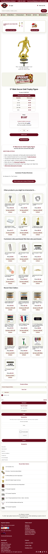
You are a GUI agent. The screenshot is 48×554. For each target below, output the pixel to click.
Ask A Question (24, 139)
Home (3, 15)
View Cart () (42, 5)
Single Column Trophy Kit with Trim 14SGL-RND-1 (23, 347)
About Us (3, 451)
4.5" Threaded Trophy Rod (11, 506)
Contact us (27, 528)
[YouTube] (40, 552)
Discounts (27, 526)
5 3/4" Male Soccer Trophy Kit (22, 227)
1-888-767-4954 (21, 1)
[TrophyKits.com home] (4, 5)
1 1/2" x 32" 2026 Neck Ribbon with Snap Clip (14, 502)
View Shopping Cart (5, 550)
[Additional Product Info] (24, 66)
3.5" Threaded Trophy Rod (11, 493)
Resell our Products (29, 534)
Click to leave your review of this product (24, 181)
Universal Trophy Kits (19, 162)
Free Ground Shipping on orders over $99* (37, 1)
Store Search (4, 448)
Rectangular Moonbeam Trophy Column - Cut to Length (37, 347)
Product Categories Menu (7, 386)
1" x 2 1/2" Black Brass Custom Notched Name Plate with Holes (37, 325)
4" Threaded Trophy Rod (9, 370)
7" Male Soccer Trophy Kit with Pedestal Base (37, 227)
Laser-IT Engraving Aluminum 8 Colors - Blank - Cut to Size (17, 497)
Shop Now (4, 446)
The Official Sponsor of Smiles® (8, 1)
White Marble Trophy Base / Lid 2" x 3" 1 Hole (10, 227)
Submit (24, 440)
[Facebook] (36, 552)
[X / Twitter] (46, 552)
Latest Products (5, 459)
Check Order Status (5, 547)
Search (44, 10)
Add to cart (24, 134)
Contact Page (28, 545)
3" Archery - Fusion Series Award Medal (13, 471)
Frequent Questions (29, 529)
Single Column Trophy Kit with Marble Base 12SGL (10, 205)
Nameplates (43, 15)
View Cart (6, 392)
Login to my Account (6, 544)
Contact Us (4, 455)
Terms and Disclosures (6, 536)
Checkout (24, 402)
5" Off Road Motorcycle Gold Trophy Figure (14, 475)
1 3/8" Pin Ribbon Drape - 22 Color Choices (23, 325)
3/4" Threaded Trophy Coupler (23, 205)
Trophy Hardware (31, 157)
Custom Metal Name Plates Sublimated (9, 302)
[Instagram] (38, 552)
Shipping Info (4, 542)
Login (24, 414)
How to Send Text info (30, 532)
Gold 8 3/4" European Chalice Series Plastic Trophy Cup (23, 276)
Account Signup (5, 457)
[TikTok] (42, 552)
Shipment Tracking (5, 545)
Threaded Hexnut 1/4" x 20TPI (37, 205)
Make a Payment (5, 548)
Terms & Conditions (5, 453)
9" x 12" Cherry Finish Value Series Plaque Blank (15, 484)
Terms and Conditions (30, 531)
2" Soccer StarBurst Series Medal (9, 276)
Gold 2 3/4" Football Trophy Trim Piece (13, 480)
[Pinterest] (44, 552)
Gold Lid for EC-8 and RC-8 (37, 276)
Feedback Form (28, 547)
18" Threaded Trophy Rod (37, 253)
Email (24, 425)
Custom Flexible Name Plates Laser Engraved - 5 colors (23, 302)
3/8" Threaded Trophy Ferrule (23, 253)
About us (27, 525)
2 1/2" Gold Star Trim (10, 466)
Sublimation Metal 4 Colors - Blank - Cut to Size (37, 302)
